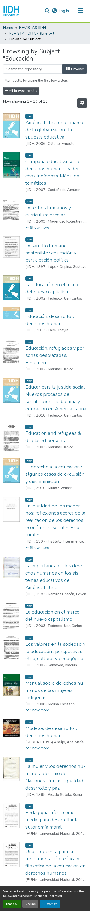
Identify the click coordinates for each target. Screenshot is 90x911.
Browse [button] (77, 69)
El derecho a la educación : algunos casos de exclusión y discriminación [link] (54, 474)
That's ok (12, 904)
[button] (11, 11)
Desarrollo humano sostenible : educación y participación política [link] (50, 252)
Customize (49, 904)
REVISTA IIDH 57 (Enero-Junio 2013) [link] (33, 33)
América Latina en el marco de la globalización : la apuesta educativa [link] (54, 129)
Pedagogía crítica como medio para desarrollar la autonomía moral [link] (52, 819)
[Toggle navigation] (80, 10)
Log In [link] (64, 10)
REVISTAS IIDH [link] (32, 27)
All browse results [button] (22, 91)
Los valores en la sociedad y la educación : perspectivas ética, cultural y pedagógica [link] (55, 651)
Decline (30, 904)
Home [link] (8, 27)
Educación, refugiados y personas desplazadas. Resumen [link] (55, 355)
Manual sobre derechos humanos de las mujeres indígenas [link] (55, 690)
